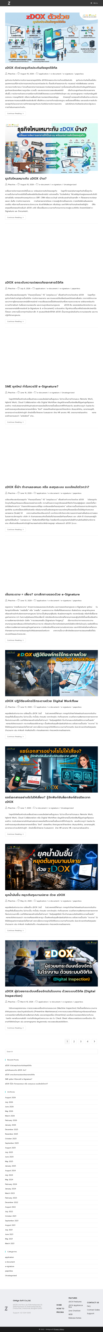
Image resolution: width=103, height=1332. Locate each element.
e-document (56, 74)
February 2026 (11, 1120)
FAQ (89, 1306)
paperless (79, 74)
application (43, 74)
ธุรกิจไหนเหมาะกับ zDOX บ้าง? (26, 178)
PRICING (60, 1312)
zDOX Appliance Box (76, 1306)
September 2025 (12, 1143)
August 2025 (10, 1148)
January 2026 (10, 1125)
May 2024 (9, 1179)
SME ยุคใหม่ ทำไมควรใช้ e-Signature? (32, 386)
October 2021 (10, 1216)
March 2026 (10, 1116)
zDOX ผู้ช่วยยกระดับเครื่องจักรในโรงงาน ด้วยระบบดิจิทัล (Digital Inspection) (50, 993)
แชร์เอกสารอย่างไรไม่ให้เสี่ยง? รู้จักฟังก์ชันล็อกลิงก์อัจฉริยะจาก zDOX (47, 799)
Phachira (11, 74)
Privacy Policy (59, 1329)
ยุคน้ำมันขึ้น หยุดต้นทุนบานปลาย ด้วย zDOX (35, 895)
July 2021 (9, 1230)
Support (90, 1313)
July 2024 (9, 1175)
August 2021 (10, 1225)
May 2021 (9, 1239)
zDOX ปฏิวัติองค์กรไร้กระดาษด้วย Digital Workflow (41, 701)
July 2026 (9, 1102)
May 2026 (9, 1111)
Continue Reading (16, 113)
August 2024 (10, 1170)
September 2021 (11, 1221)
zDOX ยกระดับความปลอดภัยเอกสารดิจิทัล (34, 282)
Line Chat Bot (74, 1310)
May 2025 (9, 1161)
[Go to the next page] (94, 1041)
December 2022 (11, 1202)
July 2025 (9, 1152)
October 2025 (10, 1138)
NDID (71, 1314)
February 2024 (11, 1184)
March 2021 (9, 1243)
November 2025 (11, 1134)
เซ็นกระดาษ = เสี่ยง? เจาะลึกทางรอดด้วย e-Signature (42, 594)
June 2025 (9, 1157)
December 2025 (11, 1129)
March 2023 (10, 1193)
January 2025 (10, 1166)
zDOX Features (75, 1301)
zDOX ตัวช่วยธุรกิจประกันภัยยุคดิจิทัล (31, 68)
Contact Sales (93, 1310)
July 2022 (9, 1211)
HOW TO (60, 1308)
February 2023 (11, 1198)
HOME (59, 1305)
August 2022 (10, 1207)
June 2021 (9, 1234)
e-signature (68, 74)
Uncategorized (70, 184)
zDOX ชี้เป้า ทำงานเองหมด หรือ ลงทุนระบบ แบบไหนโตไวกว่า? (47, 487)
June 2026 (9, 1107)
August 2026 (10, 1097)
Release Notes (75, 1318)
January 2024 (10, 1189)
